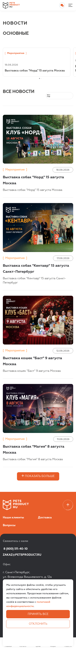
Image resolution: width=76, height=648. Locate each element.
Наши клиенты (13, 517)
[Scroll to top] (68, 505)
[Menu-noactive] (70, 5)
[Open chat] (62, 5)
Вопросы (9, 525)
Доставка (45, 517)
